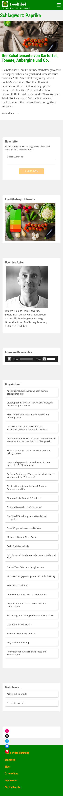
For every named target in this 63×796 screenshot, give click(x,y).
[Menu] (59, 5)
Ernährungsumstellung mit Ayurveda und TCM (30, 615)
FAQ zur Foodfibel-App (18, 642)
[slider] (26, 359)
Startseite (10, 759)
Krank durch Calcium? (18, 585)
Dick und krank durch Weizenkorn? (24, 507)
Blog (7, 766)
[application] (31, 359)
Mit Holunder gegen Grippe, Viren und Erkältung (31, 576)
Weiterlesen (10, 113)
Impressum (11, 780)
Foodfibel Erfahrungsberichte (21, 633)
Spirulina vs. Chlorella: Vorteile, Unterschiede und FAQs (31, 557)
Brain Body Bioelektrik (18, 546)
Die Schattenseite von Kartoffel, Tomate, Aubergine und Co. (30, 58)
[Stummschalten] (44, 359)
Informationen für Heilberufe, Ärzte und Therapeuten (27, 653)
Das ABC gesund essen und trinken (24, 528)
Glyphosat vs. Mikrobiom (19, 624)
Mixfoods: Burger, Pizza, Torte (21, 537)
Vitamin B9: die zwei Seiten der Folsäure (26, 594)
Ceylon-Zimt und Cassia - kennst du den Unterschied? (26, 605)
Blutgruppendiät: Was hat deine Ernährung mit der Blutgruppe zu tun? (30, 404)
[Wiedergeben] (9, 359)
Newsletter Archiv (16, 702)
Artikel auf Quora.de (17, 693)
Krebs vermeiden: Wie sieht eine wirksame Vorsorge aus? (28, 416)
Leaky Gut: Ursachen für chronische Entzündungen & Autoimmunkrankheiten (27, 428)
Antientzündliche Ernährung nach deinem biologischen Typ (27, 392)
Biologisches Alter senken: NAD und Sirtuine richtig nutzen (28, 452)
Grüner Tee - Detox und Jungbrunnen (25, 567)
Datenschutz (11, 773)
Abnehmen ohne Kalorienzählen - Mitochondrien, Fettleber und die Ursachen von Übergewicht (31, 440)
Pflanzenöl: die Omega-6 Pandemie (24, 498)
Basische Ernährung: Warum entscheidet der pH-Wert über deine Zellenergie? (31, 476)
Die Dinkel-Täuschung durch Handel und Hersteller (27, 518)
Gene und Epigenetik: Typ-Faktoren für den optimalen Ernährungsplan (28, 464)
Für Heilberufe (12, 787)
